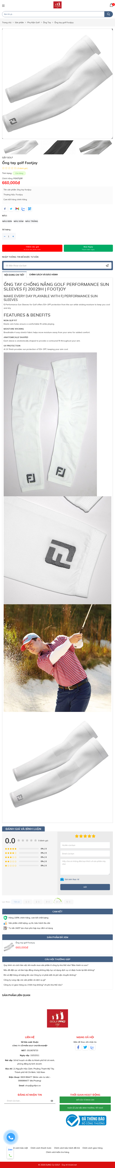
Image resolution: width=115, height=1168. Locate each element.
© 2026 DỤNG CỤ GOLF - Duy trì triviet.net (57, 1165)
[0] (111, 5)
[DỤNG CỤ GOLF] (57, 5)
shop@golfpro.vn (33, 1085)
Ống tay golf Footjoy (25, 942)
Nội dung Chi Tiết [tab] (14, 274)
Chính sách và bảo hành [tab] (43, 274)
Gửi (85, 887)
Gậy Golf (7, 157)
